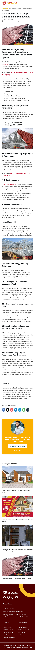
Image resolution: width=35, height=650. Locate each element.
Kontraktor (22, 21)
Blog (7, 8)
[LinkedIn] (15, 410)
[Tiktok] (12, 597)
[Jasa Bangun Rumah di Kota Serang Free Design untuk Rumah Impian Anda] (17, 535)
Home (3, 8)
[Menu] (32, 3)
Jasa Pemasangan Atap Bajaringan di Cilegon (16, 578)
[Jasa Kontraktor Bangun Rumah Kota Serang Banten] (17, 477)
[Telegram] (19, 410)
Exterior (16, 21)
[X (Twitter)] (7, 410)
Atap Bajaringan (8, 21)
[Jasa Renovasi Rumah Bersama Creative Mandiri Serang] (17, 506)
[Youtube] (16, 597)
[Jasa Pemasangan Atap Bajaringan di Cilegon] (17, 565)
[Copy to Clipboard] (27, 410)
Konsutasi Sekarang (18, 446)
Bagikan (18, 451)
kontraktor (5, 64)
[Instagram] (8, 597)
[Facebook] (3, 410)
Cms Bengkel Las (27, 647)
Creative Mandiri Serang (9, 184)
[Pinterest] (11, 410)
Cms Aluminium (17, 647)
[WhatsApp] (23, 410)
